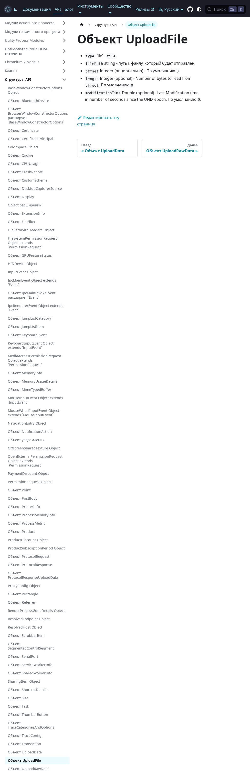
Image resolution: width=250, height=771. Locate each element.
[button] (36, 23)
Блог (69, 9)
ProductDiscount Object (28, 540)
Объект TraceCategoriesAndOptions (31, 725)
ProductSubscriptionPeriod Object (36, 548)
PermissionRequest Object (30, 481)
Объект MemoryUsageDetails (32, 381)
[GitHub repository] (190, 9)
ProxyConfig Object (24, 585)
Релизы (142, 9)
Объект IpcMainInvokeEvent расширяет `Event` (31, 295)
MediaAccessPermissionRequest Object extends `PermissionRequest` (34, 360)
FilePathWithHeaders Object (31, 230)
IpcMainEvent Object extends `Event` (32, 282)
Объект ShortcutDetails (27, 689)
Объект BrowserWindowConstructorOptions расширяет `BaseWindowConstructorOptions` (38, 115)
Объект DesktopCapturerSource (35, 188)
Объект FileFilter (22, 221)
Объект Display (21, 196)
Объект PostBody (22, 498)
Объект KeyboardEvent (27, 335)
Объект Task (18, 706)
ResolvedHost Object (25, 627)
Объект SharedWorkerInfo (30, 673)
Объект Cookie (20, 155)
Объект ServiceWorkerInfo (30, 664)
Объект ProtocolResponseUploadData (33, 575)
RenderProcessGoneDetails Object (36, 610)
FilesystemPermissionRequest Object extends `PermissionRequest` (32, 242)
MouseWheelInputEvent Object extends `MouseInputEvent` (33, 412)
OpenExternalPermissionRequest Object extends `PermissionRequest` (35, 460)
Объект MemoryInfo (25, 373)
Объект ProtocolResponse (30, 564)
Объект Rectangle (23, 594)
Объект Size (18, 698)
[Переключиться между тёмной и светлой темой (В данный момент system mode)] (199, 9)
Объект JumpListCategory (29, 318)
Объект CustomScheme (27, 180)
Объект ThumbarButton (28, 714)
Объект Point (19, 490)
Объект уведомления (26, 439)
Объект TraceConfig (25, 735)
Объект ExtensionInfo (26, 213)
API (58, 9)
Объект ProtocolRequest (28, 556)
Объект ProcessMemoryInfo (31, 515)
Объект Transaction (24, 743)
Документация (37, 9)
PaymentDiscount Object (28, 473)
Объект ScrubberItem (26, 635)
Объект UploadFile (24, 760)
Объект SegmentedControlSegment (31, 645)
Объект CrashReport (25, 172)
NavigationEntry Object (27, 423)
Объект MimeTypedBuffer (29, 389)
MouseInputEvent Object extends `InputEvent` (35, 400)
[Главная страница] (81, 25)
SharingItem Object (24, 681)
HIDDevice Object (22, 263)
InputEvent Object (23, 272)
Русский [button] (171, 9)
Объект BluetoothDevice (28, 100)
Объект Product (21, 531)
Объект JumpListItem (26, 326)
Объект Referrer (21, 602)
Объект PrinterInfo (24, 506)
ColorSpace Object (23, 147)
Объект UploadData (25, 752)
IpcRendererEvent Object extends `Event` (35, 307)
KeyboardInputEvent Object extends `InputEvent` (30, 345)
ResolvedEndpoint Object (29, 619)
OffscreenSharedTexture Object (34, 448)
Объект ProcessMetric (26, 523)
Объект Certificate (23, 130)
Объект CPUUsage (23, 163)
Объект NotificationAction (30, 431)
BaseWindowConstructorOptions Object (35, 90)
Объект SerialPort (23, 656)
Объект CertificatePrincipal (30, 138)
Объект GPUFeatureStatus (30, 255)
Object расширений (25, 205)
